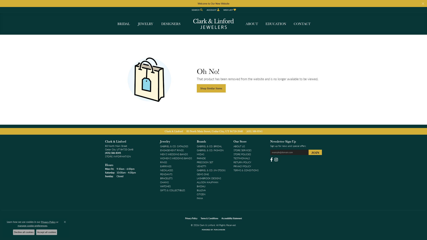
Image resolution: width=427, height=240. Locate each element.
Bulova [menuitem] (201, 190)
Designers (170, 24)
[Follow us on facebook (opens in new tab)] (271, 160)
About (252, 24)
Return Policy (242, 162)
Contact (302, 24)
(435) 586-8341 (254, 131)
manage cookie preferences (32, 225)
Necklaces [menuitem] (166, 170)
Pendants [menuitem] (166, 174)
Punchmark (219, 229)
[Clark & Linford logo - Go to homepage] (213, 24)
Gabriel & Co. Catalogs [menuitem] (174, 146)
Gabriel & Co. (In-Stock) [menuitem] (211, 170)
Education (276, 24)
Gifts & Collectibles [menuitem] (172, 190)
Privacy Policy (242, 166)
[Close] (423, 4)
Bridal (123, 24)
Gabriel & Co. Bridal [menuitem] (209, 146)
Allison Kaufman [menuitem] (207, 182)
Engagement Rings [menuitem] (172, 150)
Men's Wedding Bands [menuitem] (174, 154)
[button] (197, 10)
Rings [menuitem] (163, 162)
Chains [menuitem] (164, 182)
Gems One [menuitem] (203, 174)
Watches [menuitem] (165, 186)
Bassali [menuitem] (201, 186)
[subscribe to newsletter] (315, 152)
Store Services (242, 150)
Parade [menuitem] (201, 158)
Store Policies (242, 154)
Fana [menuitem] (200, 198)
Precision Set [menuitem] (205, 162)
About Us (239, 146)
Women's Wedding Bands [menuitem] (176, 158)
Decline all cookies (24, 232)
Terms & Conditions (246, 170)
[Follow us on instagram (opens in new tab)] (276, 160)
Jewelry (145, 24)
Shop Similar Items (211, 88)
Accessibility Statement (232, 218)
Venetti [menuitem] (201, 166)
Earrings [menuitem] (165, 166)
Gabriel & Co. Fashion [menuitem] (210, 150)
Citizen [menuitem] (201, 194)
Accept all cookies (46, 232)
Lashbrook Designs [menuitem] (209, 178)
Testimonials (242, 158)
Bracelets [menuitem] (166, 178)
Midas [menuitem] (200, 154)
